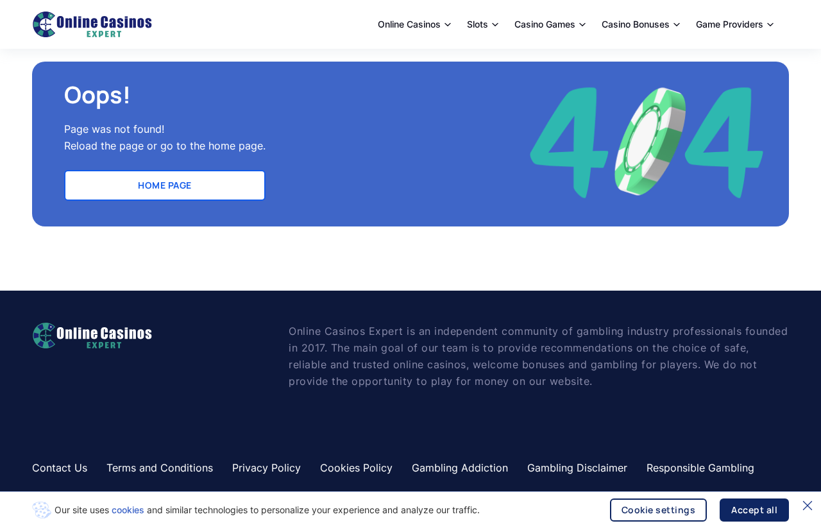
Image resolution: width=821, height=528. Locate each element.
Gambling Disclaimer (577, 467)
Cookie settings (659, 510)
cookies (128, 509)
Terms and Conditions (159, 467)
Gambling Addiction (460, 467)
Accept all (754, 510)
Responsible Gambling (700, 467)
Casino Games (544, 24)
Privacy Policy (266, 467)
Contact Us (59, 467)
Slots (477, 24)
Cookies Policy (356, 467)
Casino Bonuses (636, 24)
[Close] (807, 505)
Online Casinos (409, 24)
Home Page (165, 185)
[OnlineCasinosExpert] (92, 24)
